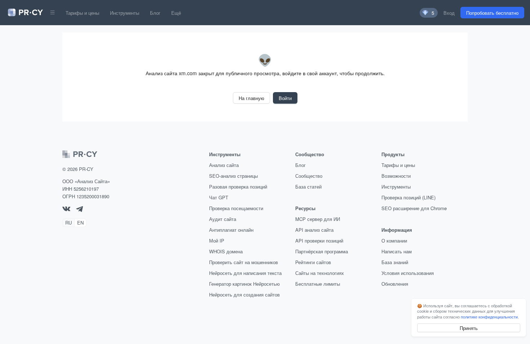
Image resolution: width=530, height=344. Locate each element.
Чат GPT (218, 197)
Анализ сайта (224, 165)
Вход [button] (449, 12)
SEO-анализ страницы (233, 175)
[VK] (66, 209)
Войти (285, 98)
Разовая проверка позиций (238, 186)
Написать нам (396, 251)
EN (80, 222)
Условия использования (407, 273)
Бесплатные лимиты (317, 283)
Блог (155, 12)
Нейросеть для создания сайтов (244, 294)
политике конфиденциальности (489, 317)
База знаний (394, 262)
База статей (308, 186)
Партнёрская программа (321, 251)
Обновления (394, 283)
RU (68, 222)
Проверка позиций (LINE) (408, 197)
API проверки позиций (319, 240)
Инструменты (124, 12)
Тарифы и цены (82, 12)
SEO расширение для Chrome (414, 208)
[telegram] (79, 210)
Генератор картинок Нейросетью (244, 283)
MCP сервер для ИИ (317, 219)
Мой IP (216, 240)
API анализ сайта (314, 229)
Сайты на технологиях (319, 273)
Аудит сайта (222, 219)
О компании (394, 240)
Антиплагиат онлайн (231, 229)
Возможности (396, 175)
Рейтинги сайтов (313, 262)
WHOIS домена (226, 251)
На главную (251, 98)
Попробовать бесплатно (492, 12)
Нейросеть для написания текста (245, 273)
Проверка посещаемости (236, 208)
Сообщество (308, 175)
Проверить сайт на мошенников (243, 262)
